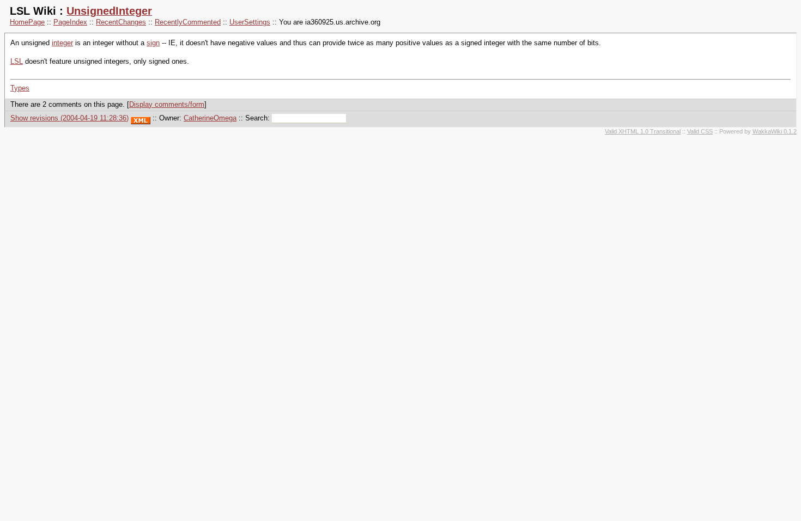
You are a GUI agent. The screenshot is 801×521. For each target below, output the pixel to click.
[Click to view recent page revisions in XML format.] (140, 118)
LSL (16, 61)
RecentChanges (121, 22)
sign (153, 43)
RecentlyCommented (188, 22)
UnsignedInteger (109, 11)
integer (62, 43)
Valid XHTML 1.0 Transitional (643, 131)
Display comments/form (166, 104)
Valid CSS (700, 131)
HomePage (27, 22)
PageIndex (70, 22)
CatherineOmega (210, 118)
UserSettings (249, 22)
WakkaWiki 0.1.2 (775, 131)
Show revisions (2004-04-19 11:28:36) (69, 118)
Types (19, 88)
